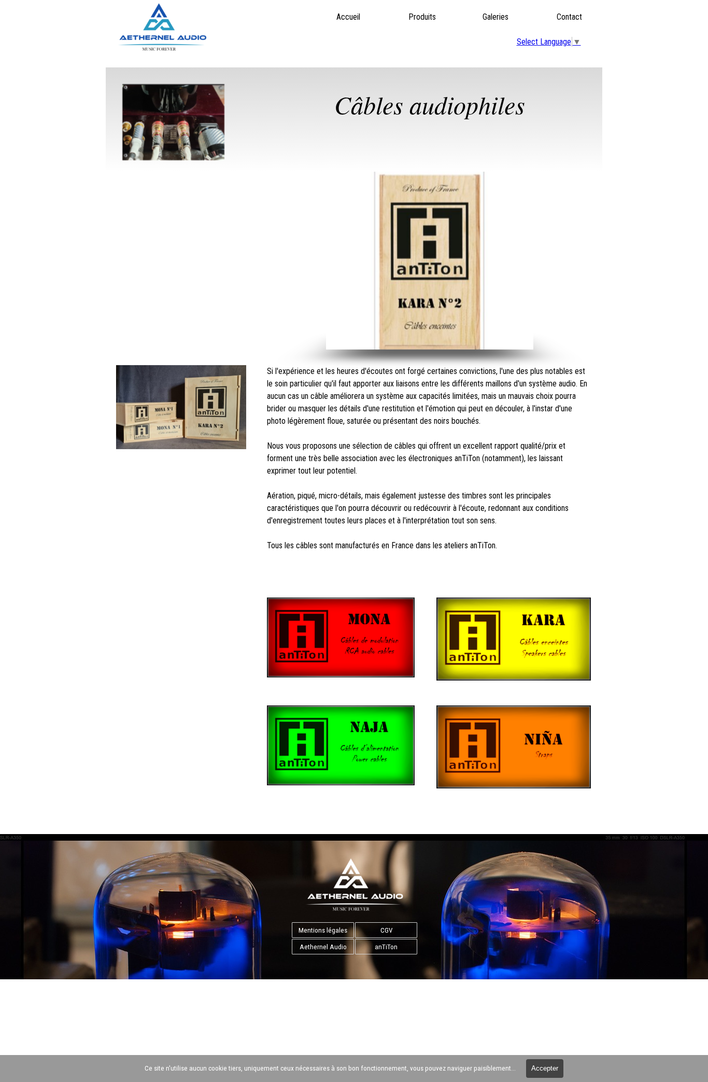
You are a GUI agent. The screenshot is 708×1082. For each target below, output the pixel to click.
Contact (569, 17)
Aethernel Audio (323, 947)
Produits (422, 17)
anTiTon (386, 947)
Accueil (348, 17)
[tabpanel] (429, 121)
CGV (386, 930)
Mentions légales (323, 930)
